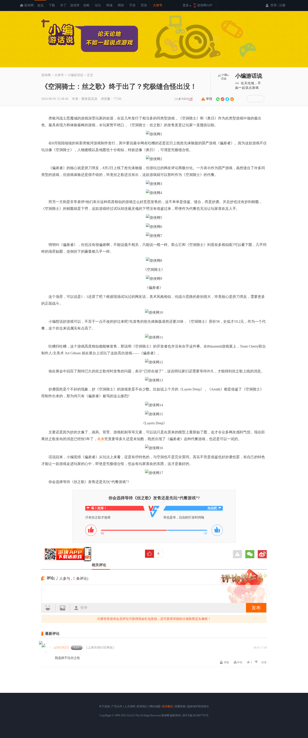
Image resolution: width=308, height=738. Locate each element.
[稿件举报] (237, 554)
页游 (144, 5)
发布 (256, 607)
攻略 (86, 5)
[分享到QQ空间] (232, 99)
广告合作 (117, 706)
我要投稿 (180, 706)
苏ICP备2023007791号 (196, 715)
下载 (52, 5)
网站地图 (154, 706)
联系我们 (142, 706)
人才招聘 (129, 706)
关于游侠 (104, 706)
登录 (83, 608)
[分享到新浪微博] (222, 99)
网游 (121, 5)
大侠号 (157, 5)
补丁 (63, 5)
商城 (109, 5)
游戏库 (75, 5)
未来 (100, 439)
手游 (132, 5)
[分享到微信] (218, 99)
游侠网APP (204, 5)
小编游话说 (248, 76)
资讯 (40, 5)
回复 (264, 662)
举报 (209, 98)
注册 (282, 5)
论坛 (98, 5)
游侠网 (29, 5)
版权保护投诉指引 (198, 706)
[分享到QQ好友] (227, 99)
